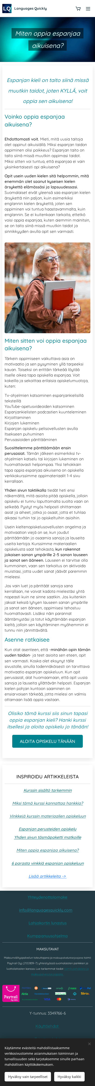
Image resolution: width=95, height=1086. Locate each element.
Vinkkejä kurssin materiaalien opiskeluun (47, 816)
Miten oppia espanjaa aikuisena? (47, 850)
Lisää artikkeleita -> (48, 876)
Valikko (88, 8)
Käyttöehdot (48, 1026)
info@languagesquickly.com (45, 910)
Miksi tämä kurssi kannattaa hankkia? (47, 803)
